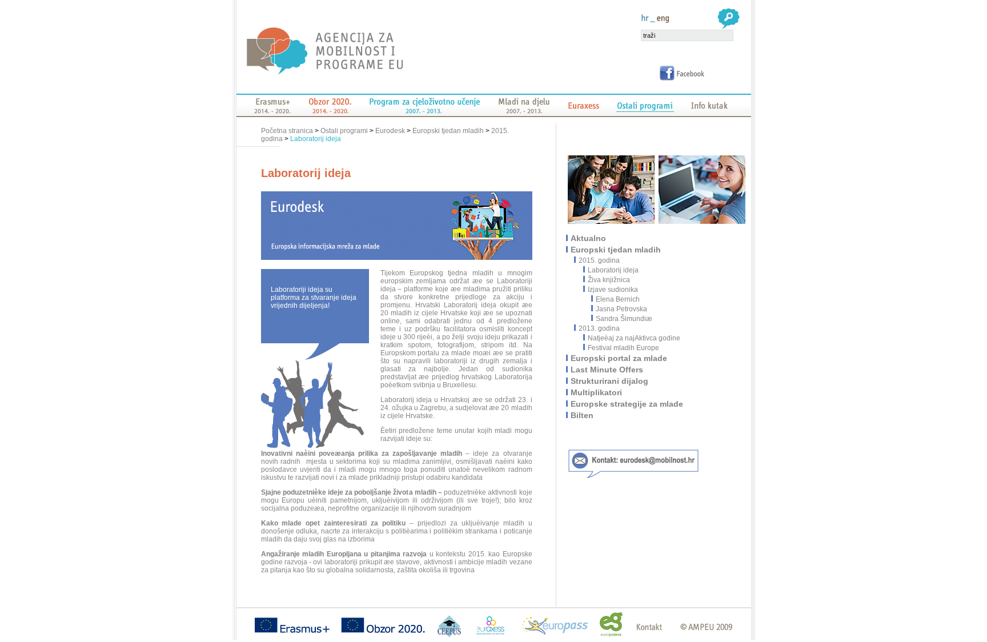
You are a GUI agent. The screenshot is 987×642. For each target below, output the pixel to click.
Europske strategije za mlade (627, 403)
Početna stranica (288, 131)
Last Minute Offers (607, 369)
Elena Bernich (618, 299)
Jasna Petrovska (621, 309)
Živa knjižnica (609, 280)
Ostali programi (344, 131)
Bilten (582, 415)
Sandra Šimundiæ (624, 319)
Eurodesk (390, 131)
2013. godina (600, 328)
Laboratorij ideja (315, 139)
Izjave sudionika (613, 290)
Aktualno (589, 238)
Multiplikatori (597, 392)
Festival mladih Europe (623, 348)
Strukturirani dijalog (610, 381)
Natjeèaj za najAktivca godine (634, 338)
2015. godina (600, 260)
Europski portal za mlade (619, 358)
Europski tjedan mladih (448, 131)
